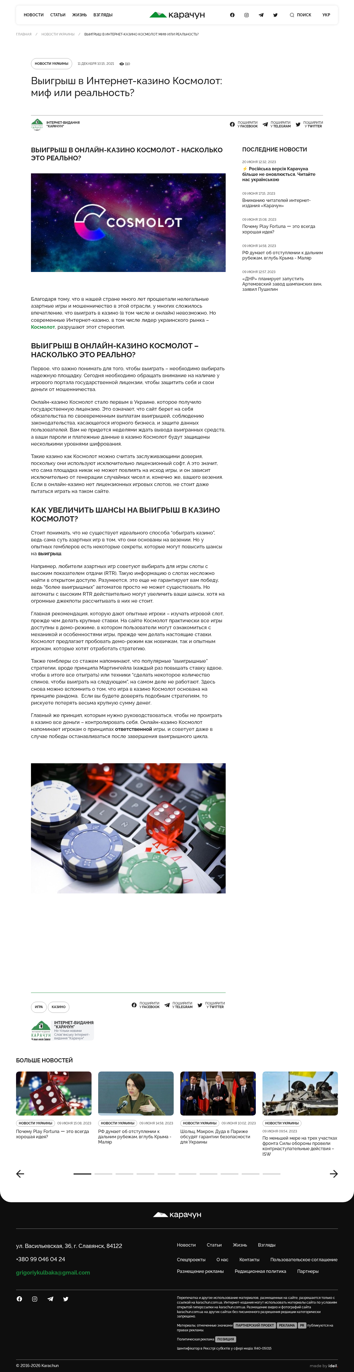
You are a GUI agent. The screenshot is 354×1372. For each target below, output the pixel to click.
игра (39, 1007)
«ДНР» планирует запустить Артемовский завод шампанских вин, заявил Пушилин (282, 284)
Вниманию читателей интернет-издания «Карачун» (276, 203)
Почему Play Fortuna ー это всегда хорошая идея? (278, 229)
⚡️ (279, 174)
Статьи (58, 15)
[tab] (82, 1174)
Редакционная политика (260, 1271)
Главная (24, 34)
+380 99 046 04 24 (40, 1259)
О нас (222, 1259)
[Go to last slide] (22, 1174)
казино (59, 1007)
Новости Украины (57, 34)
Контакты (249, 1259)
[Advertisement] (128, 943)
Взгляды (103, 15)
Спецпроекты (191, 1259)
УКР (326, 15)
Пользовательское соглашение (303, 1259)
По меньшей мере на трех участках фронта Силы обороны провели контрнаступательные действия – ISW (299, 1146)
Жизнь (79, 15)
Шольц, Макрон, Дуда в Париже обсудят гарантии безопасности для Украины (215, 1137)
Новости (34, 15)
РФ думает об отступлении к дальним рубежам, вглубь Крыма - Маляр (282, 255)
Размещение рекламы (200, 1271)
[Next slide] (332, 1174)
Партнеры (308, 1271)
